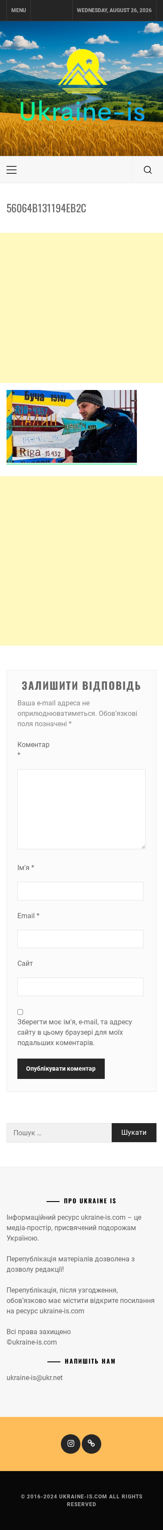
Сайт (25, 963)
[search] (147, 170)
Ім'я (25, 868)
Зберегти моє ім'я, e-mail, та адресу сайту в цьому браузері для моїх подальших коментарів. (74, 1032)
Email (28, 916)
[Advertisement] (81, 308)
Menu (18, 10)
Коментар (33, 750)
